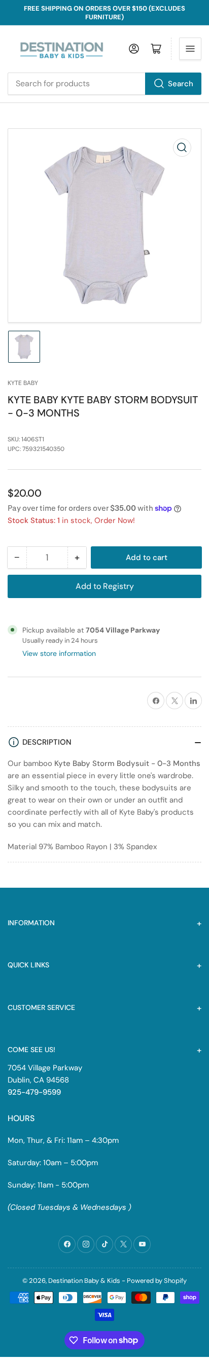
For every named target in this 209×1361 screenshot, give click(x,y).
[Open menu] (190, 49)
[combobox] (104, 84)
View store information (59, 653)
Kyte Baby (23, 383)
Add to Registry (105, 586)
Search (180, 84)
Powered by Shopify (157, 1280)
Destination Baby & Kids (84, 1280)
